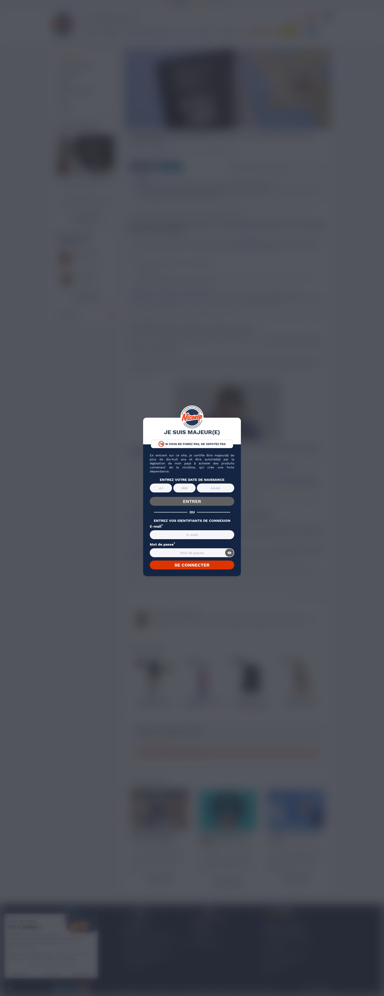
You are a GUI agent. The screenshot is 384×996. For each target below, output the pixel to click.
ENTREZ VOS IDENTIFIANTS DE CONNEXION (192, 521)
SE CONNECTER (192, 565)
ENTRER (192, 501)
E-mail (156, 526)
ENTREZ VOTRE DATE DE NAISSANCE (192, 480)
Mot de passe (162, 545)
